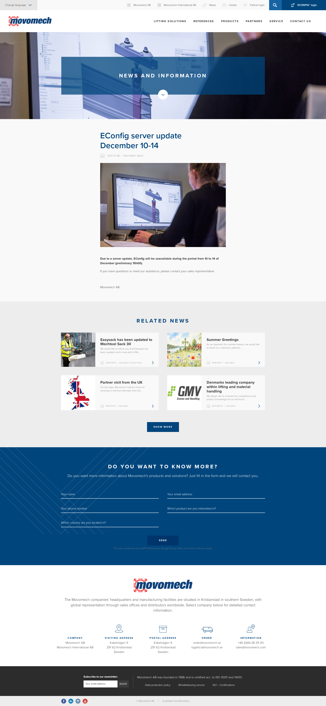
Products (230, 21)
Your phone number (74, 508)
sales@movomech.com (251, 647)
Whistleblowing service (191, 685)
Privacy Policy (176, 548)
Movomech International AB (75, 647)
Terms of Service (197, 548)
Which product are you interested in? (191, 508)
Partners (254, 21)
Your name (68, 494)
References (203, 21)
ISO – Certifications (223, 685)
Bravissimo (184, 701)
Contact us (300, 21)
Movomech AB (75, 643)
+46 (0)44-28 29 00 (251, 643)
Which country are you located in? (83, 522)
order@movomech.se (207, 643)
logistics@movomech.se (207, 647)
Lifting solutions (170, 21)
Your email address (179, 494)
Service (276, 21)
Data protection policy (157, 685)
